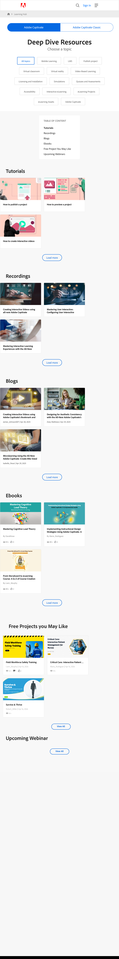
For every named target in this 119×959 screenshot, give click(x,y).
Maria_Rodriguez (57, 666)
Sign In (87, 5)
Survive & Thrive (14, 704)
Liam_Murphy (11, 666)
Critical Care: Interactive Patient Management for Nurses (77, 662)
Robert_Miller (11, 709)
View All (61, 726)
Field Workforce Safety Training (21, 662)
